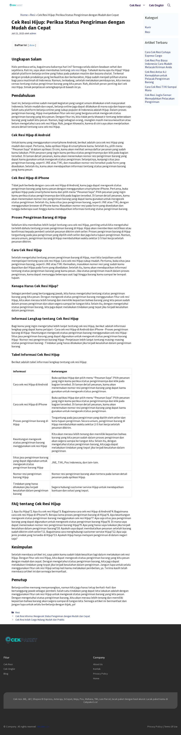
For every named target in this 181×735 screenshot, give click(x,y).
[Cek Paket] (16, 5)
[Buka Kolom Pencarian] (169, 5)
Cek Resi (135, 5)
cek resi (75, 70)
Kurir (148, 27)
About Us (98, 664)
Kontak (97, 668)
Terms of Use (170, 726)
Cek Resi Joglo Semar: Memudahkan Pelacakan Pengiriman (159, 98)
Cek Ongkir (156, 5)
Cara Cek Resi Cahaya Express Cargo (157, 53)
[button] (144, 5)
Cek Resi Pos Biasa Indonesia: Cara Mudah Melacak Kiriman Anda (158, 64)
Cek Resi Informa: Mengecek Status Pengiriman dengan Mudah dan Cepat (52, 616)
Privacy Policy (100, 673)
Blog (6, 673)
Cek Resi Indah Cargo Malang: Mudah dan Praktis (39, 619)
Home (24, 15)
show (31, 45)
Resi (32, 15)
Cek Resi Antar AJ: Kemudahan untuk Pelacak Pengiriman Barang (157, 77)
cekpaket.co (42, 726)
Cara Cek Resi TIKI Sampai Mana (161, 88)
